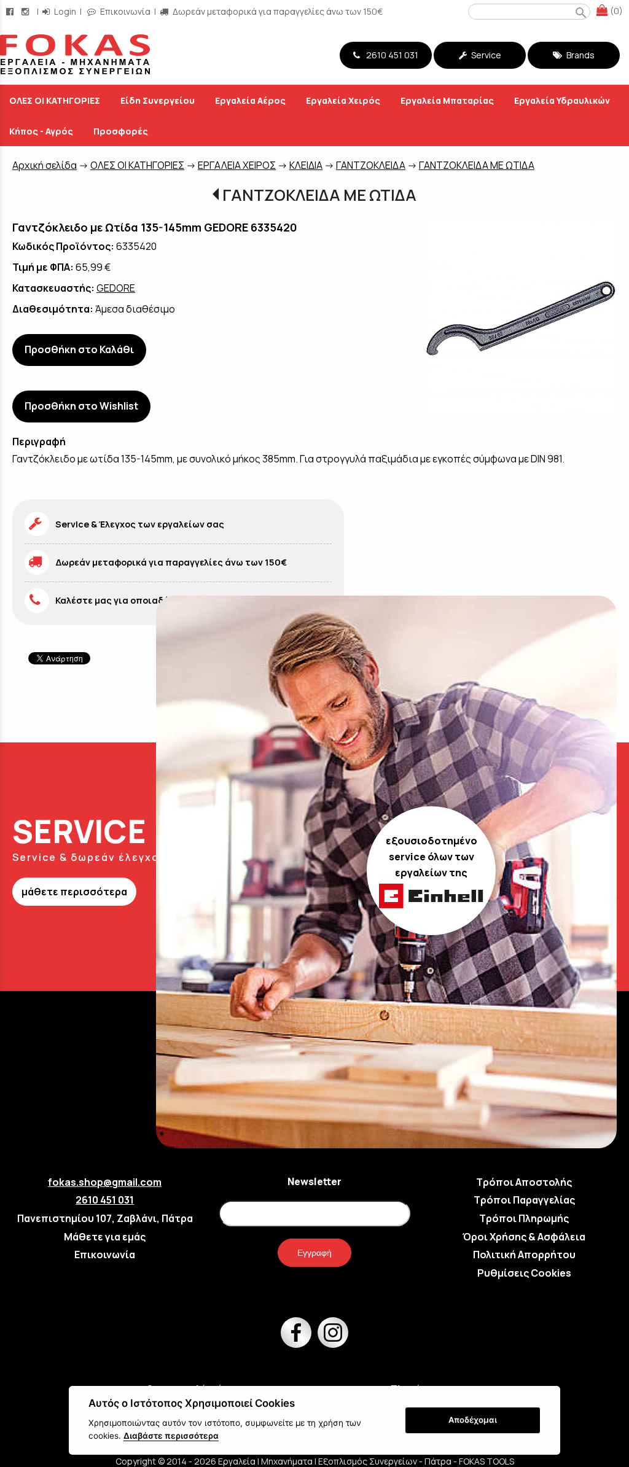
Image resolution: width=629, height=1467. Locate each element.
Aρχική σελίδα (44, 165)
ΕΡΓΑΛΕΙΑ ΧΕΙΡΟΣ (237, 165)
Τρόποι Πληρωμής (524, 1218)
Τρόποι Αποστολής (524, 1182)
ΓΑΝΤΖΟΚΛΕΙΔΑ (370, 165)
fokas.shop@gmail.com (105, 1182)
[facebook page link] (11, 11)
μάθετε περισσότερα (74, 891)
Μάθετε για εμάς (105, 1236)
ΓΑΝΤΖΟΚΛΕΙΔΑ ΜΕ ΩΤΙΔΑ (476, 165)
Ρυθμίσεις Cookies (524, 1273)
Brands (580, 55)
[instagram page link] (26, 11)
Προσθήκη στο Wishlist (81, 406)
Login (64, 11)
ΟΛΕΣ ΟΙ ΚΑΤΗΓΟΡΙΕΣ (137, 165)
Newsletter (314, 1181)
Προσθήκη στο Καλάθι (79, 349)
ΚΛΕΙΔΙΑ (305, 165)
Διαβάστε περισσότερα (171, 1436)
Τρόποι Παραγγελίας (524, 1200)
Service (485, 55)
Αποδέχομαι (472, 1420)
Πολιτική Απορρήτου (524, 1254)
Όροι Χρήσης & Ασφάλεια (524, 1236)
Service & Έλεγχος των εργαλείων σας (139, 524)
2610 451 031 (390, 55)
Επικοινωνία (124, 11)
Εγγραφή (314, 1253)
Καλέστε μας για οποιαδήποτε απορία (141, 600)
